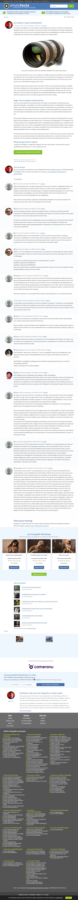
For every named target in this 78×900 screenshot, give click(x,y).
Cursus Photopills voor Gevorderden (13, 864)
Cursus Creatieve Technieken (58, 777)
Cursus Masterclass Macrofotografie (13, 815)
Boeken (10, 723)
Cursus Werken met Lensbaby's (58, 782)
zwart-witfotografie (52, 171)
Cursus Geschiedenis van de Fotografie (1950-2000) (11, 755)
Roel (16, 208)
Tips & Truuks (10, 725)
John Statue (18, 468)
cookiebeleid (59, 897)
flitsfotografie (61, 171)
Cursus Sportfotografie (33, 744)
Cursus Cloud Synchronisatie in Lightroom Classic (58, 763)
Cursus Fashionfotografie (34, 835)
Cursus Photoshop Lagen (10, 785)
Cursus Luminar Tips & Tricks (35, 778)
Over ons (42, 715)
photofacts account (23, 894)
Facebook (38, 679)
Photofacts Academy (55, 169)
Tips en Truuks (70, 16)
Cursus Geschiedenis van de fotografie (13, 746)
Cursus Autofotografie (9, 851)
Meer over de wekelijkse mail (12, 679)
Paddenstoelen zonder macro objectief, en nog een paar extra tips (39, 601)
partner (47, 894)
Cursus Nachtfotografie (33, 755)
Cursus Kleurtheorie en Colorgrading (13, 781)
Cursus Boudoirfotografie (10, 832)
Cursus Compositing (8, 796)
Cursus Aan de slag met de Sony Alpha (37, 764)
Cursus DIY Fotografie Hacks (35, 770)
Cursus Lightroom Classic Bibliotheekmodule (57, 755)
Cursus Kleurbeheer (32, 748)
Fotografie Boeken (28, 1)
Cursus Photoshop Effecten (10, 807)
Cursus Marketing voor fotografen (36, 851)
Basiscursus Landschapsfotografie (36, 815)
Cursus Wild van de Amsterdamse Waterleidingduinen (12, 821)
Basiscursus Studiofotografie (34, 832)
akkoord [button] (69, 897)
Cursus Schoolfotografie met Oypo (36, 853)
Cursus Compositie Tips (33, 766)
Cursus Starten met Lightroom (58, 736)
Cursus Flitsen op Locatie (10, 835)
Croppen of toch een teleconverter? (31, 587)
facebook (38, 894)
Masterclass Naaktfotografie (14, 555)
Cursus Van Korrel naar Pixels (35, 761)
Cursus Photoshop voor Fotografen (12, 779)
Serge (16, 336)
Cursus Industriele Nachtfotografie (36, 769)
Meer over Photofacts (25, 710)
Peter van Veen (19, 350)
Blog (10, 715)
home (6, 17)
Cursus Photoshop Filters (10, 797)
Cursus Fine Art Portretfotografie (12, 846)
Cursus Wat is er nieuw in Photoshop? (13, 806)
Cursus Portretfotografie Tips (11, 829)
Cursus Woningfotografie (10, 852)
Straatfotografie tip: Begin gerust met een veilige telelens (37, 608)
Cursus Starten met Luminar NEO (36, 777)
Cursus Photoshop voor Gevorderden (13, 782)
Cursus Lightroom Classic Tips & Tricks (61, 747)
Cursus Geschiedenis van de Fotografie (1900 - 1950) (11, 748)
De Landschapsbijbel (26, 720)
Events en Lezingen (32, 880)
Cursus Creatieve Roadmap (57, 781)
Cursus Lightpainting (56, 789)
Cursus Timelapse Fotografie (35, 762)
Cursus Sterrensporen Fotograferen (36, 819)
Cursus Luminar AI (32, 779)
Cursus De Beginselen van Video (59, 852)
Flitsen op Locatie (64, 555)
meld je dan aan (29, 526)
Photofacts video (10, 720)
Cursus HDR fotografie (33, 753)
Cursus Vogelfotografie (56, 812)
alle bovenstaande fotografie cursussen (37, 888)
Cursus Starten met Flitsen (10, 831)
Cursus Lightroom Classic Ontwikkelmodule (57, 745)
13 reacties (44, 25)
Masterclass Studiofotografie (34, 829)
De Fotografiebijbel (26, 723)
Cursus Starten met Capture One (35, 864)
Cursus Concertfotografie (33, 736)
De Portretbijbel (26, 718)
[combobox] (59, 6)
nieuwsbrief (32, 894)
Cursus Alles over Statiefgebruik (12, 757)
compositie (44, 171)
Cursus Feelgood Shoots (10, 844)
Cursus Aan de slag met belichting (12, 740)
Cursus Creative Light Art (57, 790)
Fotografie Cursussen (8, 1)
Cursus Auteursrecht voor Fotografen (37, 868)
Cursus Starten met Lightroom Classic (60, 737)
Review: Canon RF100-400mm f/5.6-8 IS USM (34, 622)
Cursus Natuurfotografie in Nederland (13, 819)
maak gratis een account (42, 526)
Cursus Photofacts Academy (34, 882)
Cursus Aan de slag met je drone (35, 867)
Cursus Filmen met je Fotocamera (59, 851)
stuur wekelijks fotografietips (50, 684)
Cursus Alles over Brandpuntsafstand (13, 753)
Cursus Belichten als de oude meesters (37, 833)
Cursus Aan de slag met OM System (36, 765)
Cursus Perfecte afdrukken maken (36, 865)
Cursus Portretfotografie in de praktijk (13, 833)
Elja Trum (31, 25)
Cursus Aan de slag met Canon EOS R (37, 768)
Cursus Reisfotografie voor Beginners (37, 737)
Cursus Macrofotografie (9, 817)
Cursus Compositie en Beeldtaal (12, 750)
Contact (43, 718)
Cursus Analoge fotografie (57, 788)
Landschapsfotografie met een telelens (32, 615)
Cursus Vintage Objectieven (58, 792)
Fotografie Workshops (18, 1)
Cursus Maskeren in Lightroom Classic (60, 739)
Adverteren (42, 723)
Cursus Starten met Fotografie (11, 738)
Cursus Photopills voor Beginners (12, 862)
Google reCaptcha (57, 679)
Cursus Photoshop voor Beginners (12, 777)
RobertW (17, 275)
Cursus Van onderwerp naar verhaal (60, 779)
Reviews (10, 718)
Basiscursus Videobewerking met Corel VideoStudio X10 (59, 857)
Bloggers (43, 720)
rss (43, 894)
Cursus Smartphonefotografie (35, 759)
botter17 (17, 316)
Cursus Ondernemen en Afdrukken (36, 852)
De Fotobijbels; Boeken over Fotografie (57, 11)
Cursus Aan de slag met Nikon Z (35, 772)
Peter (16, 392)
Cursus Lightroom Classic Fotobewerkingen (57, 749)
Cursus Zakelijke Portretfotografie (12, 843)
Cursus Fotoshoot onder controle (12, 836)
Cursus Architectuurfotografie (35, 739)
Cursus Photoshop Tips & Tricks (12, 799)
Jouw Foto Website (45, 1)
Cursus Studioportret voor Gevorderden (37, 831)
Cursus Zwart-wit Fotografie (57, 786)
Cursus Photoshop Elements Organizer (14, 795)
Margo (17, 372)
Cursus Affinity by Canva (33, 871)
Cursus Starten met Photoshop (11, 778)
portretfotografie (18, 174)
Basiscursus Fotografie (9, 751)
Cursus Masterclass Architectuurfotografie (32, 746)
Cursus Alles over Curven (10, 801)
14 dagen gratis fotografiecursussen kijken (28, 152)
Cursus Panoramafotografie (34, 754)
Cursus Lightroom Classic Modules (59, 740)
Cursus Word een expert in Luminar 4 (37, 781)
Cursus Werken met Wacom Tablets (36, 862)
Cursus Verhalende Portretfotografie (13, 838)
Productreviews (31, 872)
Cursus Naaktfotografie (9, 842)
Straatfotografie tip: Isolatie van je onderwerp (34, 594)
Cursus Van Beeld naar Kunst (58, 778)
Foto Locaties (36, 1)
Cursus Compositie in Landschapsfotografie (33, 821)
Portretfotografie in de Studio (39, 555)
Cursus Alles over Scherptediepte (12, 739)
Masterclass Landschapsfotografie (36, 813)
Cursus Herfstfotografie (9, 816)
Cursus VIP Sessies (32, 876)
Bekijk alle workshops (39, 574)
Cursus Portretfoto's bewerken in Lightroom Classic (59, 742)
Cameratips (6, 745)
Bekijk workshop (14, 567)
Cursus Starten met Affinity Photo (36, 869)
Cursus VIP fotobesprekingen (11, 865)
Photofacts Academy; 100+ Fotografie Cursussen (21, 11)
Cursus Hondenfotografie (57, 813)
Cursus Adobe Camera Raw (11, 784)
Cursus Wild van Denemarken (11, 823)
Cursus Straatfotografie (33, 740)
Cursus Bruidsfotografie (56, 829)
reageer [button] (43, 183)
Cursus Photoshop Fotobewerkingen (13, 800)
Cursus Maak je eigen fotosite (35, 883)
